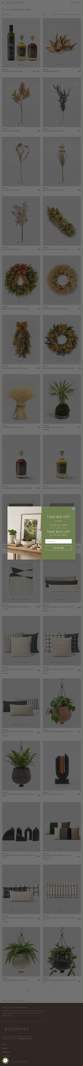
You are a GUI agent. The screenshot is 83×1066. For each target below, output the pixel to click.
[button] (5, 1060)
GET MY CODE (58, 548)
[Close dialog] (73, 508)
